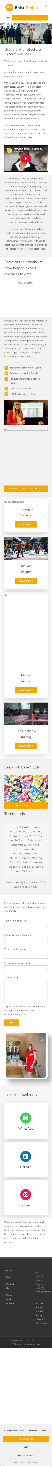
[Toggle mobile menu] (46, 5)
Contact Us (10, 1385)
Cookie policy (19, 1462)
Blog (8, 1376)
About (9, 1369)
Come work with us (10, 1398)
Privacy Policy (31, 1462)
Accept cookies (26, 1439)
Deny (26, 1447)
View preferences (26, 1455)
